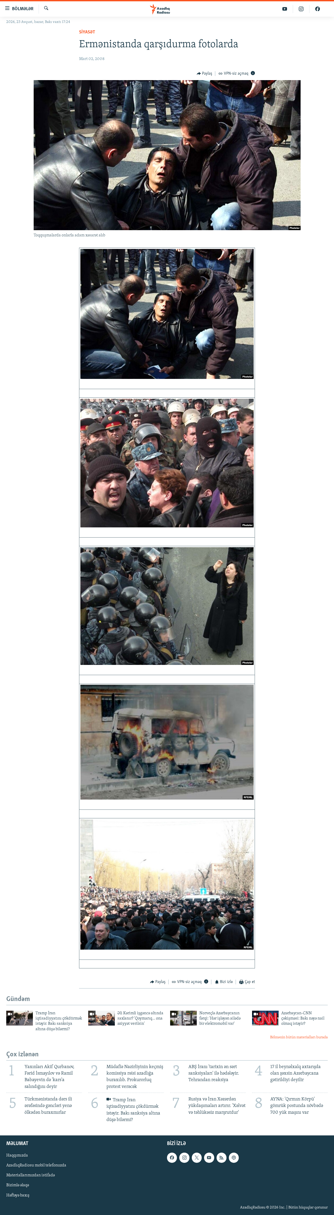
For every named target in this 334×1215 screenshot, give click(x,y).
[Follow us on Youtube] (209, 1158)
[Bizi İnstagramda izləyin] (301, 9)
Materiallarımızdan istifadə (30, 1175)
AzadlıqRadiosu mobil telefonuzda (36, 1165)
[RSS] (221, 1158)
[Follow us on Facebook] (172, 1158)
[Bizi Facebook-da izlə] (317, 9)
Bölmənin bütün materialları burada (299, 1037)
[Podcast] (234, 1158)
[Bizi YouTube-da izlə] (285, 9)
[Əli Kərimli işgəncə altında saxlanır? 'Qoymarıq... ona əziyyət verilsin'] (101, 1018)
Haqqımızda (17, 1155)
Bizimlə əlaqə (17, 1185)
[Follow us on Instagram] (184, 1158)
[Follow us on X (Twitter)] (197, 1158)
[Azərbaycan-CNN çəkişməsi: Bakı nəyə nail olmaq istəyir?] (265, 1018)
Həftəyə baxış (17, 1195)
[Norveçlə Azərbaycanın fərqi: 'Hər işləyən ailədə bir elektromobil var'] (183, 1018)
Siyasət (87, 32)
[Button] (204, 73)
